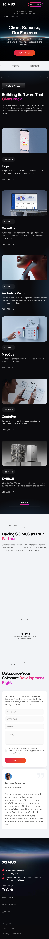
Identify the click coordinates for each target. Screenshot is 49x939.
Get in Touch (35, 4)
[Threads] (7, 889)
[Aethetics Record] (24, 283)
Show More (24, 503)
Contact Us (24, 53)
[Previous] (21, 619)
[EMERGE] (24, 467)
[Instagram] (3, 889)
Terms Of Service (8, 929)
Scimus (6, 17)
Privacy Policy (7, 924)
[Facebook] (11, 889)
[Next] (28, 619)
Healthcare (8, 159)
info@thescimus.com (15, 870)
